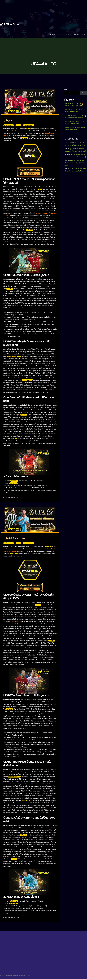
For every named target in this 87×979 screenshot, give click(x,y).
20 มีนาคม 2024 (8, 125)
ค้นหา (65, 89)
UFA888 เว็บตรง (14, 538)
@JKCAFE (13, 483)
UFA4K (7, 120)
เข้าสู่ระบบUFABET (14, 356)
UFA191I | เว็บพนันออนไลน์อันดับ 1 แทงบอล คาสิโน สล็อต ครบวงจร (75, 163)
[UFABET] (9, 24)
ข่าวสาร (18, 125)
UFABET (25, 138)
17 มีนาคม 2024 (8, 543)
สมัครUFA (14, 481)
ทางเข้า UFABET (27, 380)
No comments (28, 125)
